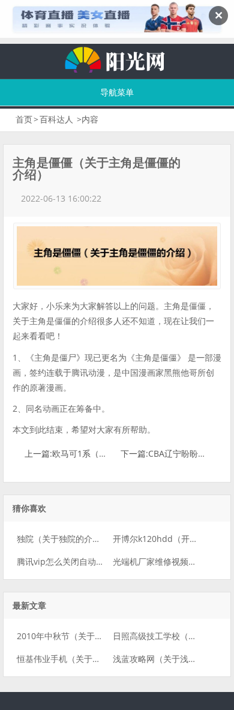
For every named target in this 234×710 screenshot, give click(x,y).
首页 (24, 119)
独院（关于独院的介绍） (63, 538)
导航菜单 (117, 92)
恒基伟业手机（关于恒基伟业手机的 (84, 658)
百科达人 (56, 119)
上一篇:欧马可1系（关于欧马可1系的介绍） (106, 453)
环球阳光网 (117, 58)
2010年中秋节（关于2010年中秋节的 (86, 636)
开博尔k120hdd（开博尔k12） (171, 538)
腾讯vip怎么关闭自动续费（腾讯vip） (87, 561)
